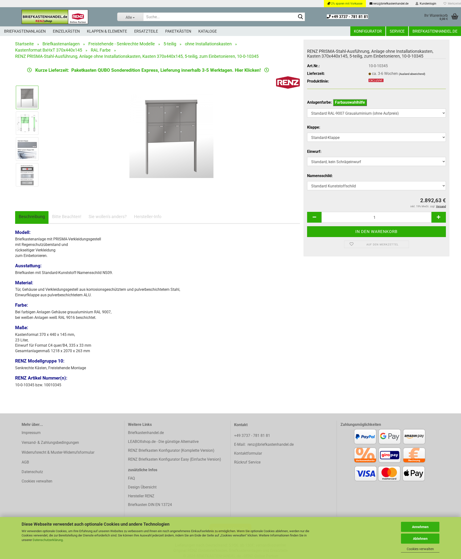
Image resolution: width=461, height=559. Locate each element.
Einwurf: (314, 151)
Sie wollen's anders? (108, 216)
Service (397, 31)
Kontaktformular (248, 453)
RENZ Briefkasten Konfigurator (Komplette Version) (171, 450)
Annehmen (420, 527)
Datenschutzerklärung (48, 540)
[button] (314, 217)
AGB (25, 462)
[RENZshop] (55, 16)
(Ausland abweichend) (412, 74)
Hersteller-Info (147, 216)
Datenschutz (32, 472)
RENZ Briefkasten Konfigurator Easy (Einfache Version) (174, 459)
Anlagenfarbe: (336, 102)
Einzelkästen (66, 31)
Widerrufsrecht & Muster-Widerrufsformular (58, 452)
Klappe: (313, 127)
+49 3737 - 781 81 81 (349, 16)
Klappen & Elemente (107, 31)
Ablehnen (420, 539)
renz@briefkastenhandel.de (390, 3)
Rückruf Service (247, 462)
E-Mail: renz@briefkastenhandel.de (264, 444)
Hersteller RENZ (141, 496)
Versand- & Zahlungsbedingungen (50, 442)
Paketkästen (178, 31)
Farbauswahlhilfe (350, 102)
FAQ (131, 478)
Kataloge (207, 31)
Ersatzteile (146, 31)
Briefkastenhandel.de (434, 31)
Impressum (31, 432)
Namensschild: (320, 175)
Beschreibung (32, 216)
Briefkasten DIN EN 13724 (150, 504)
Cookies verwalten (420, 549)
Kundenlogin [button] (427, 3)
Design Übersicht (142, 487)
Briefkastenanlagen (25, 31)
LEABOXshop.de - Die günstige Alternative (163, 441)
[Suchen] (300, 17)
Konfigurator (368, 31)
